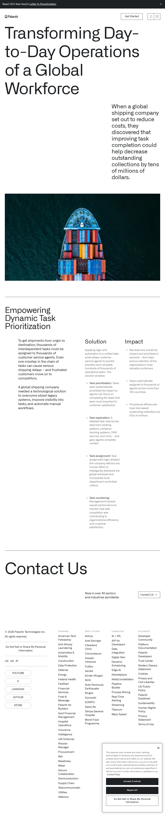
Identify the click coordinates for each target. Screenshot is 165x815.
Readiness (64, 761)
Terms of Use (146, 724)
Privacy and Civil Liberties (146, 680)
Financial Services (63, 690)
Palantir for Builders (64, 707)
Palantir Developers (145, 654)
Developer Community (145, 638)
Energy (62, 675)
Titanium (117, 709)
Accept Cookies (132, 781)
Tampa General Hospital (94, 713)
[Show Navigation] (157, 16)
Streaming (118, 705)
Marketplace (119, 675)
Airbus (89, 636)
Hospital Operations (64, 723)
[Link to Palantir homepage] (11, 16)
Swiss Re (90, 707)
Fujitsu (89, 666)
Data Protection (67, 665)
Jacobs (89, 671)
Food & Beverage (63, 699)
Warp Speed (119, 714)
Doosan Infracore (90, 660)
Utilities (62, 792)
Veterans (63, 797)
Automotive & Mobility (66, 654)
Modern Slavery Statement (147, 667)
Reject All (132, 790)
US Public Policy (144, 688)
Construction (66, 661)
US (7, 661)
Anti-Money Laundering (65, 646)
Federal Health (67, 679)
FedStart (63, 684)
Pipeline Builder (116, 686)
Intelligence (65, 734)
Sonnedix (90, 698)
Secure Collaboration (66, 772)
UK (12, 661)
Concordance (93, 653)
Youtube (18, 673)
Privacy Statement (144, 718)
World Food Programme (92, 722)
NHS (88, 680)
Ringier (89, 693)
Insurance (64, 730)
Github (18, 697)
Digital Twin (118, 657)
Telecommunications (67, 788)
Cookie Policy (113, 774)
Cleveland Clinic (91, 647)
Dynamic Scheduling (119, 664)
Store (18, 705)
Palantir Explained (144, 697)
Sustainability (146, 703)
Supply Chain (66, 783)
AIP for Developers (118, 643)
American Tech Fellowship (67, 638)
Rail (60, 756)
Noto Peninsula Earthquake (94, 687)
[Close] (161, 4)
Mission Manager (63, 745)
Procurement (66, 752)
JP (16, 661)
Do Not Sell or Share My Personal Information (132, 800)
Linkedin (18, 689)
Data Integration (118, 651)
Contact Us (148, 594)
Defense (63, 670)
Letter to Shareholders (42, 4)
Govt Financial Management (67, 715)
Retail (61, 765)
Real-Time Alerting (118, 699)
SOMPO (90, 702)
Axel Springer (93, 641)
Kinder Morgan (94, 675)
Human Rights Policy (147, 710)
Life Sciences (66, 739)
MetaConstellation (121, 679)
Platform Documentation (147, 646)
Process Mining (121, 692)
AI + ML (116, 636)
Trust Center (145, 661)
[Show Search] (151, 16)
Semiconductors (67, 778)
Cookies (143, 674)
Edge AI (116, 670)
